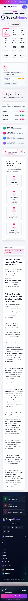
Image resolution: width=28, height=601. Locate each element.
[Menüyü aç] (2, 7)
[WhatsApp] (8, 531)
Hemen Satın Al (15, 596)
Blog (24, 7)
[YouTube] (12, 527)
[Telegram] (17, 527)
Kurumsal (7, 573)
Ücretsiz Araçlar (9, 569)
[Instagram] (4, 527)
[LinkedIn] (4, 531)
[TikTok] (8, 527)
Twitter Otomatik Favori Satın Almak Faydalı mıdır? (14, 251)
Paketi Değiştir (8, 592)
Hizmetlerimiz (9, 536)
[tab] (10, 151)
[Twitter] (21, 527)
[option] (6, 32)
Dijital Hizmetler (9, 566)
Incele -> (22, 2)
